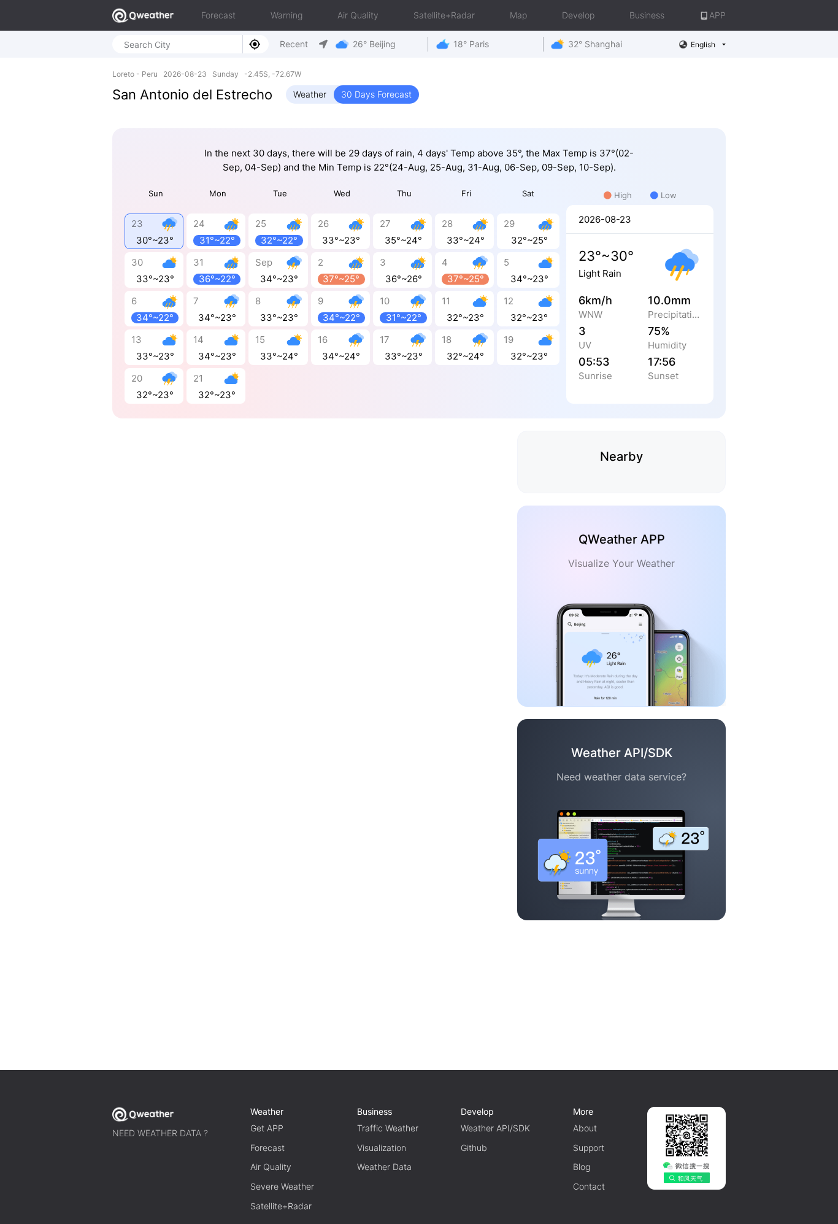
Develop (578, 15)
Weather (309, 94)
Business (646, 15)
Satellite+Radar (444, 15)
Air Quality (358, 15)
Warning (286, 15)
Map (518, 15)
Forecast (218, 15)
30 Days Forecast (376, 94)
